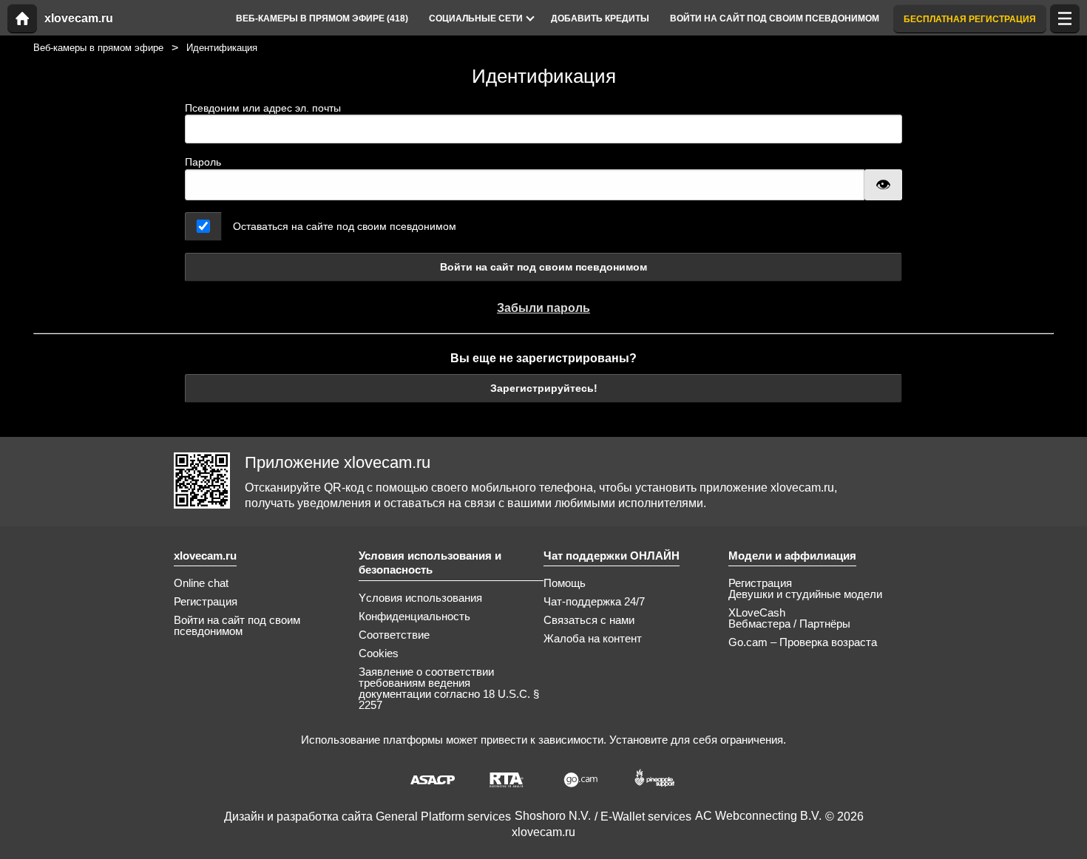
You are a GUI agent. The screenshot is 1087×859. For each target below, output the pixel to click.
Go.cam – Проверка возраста (802, 642)
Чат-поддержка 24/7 (594, 601)
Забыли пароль (543, 308)
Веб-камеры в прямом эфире (98, 47)
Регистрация (205, 601)
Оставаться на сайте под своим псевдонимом (344, 226)
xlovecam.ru (78, 18)
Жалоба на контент (593, 638)
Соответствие (394, 634)
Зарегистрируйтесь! (543, 388)
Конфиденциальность (414, 616)
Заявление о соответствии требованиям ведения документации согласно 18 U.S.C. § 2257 (449, 688)
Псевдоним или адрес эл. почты (263, 108)
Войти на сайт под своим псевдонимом (543, 267)
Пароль (203, 162)
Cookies (379, 653)
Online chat (201, 583)
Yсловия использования (420, 597)
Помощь (565, 583)
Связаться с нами (589, 620)
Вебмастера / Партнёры (789, 623)
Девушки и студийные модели (805, 594)
